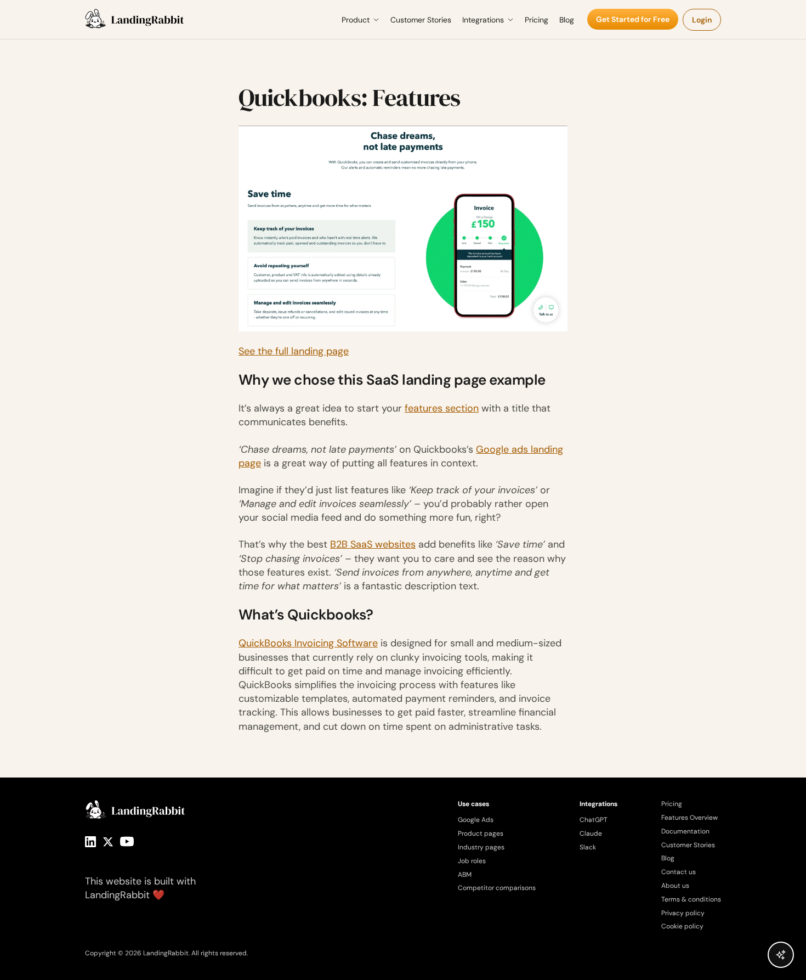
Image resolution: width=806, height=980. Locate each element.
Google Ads (475, 819)
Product (356, 20)
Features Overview (689, 817)
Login (702, 20)
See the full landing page (294, 351)
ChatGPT (594, 819)
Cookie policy (682, 926)
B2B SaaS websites (373, 544)
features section (442, 408)
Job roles (472, 861)
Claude (591, 833)
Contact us (678, 872)
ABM (465, 874)
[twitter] (108, 841)
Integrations (483, 20)
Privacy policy (683, 913)
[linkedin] (90, 841)
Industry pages (481, 847)
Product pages (480, 833)
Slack (588, 847)
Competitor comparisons (497, 887)
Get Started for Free (632, 19)
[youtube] (127, 841)
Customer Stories (420, 20)
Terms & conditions (691, 899)
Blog (566, 20)
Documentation (685, 831)
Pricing (536, 20)
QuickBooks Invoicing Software (308, 643)
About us (675, 885)
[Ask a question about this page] (781, 955)
